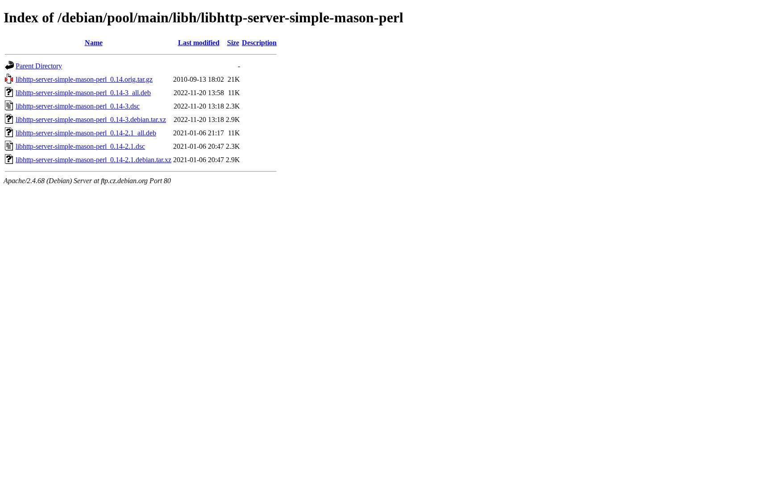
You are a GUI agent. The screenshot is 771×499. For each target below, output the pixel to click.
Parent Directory (39, 66)
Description (259, 42)
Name (94, 42)
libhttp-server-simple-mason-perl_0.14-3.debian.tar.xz (91, 119)
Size (233, 42)
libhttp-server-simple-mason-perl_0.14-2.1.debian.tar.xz (93, 160)
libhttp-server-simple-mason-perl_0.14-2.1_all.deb (86, 133)
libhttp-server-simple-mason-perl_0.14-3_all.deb (83, 92)
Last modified (199, 42)
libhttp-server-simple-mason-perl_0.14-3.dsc (78, 106)
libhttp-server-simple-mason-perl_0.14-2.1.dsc (80, 146)
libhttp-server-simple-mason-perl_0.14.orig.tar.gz (84, 79)
